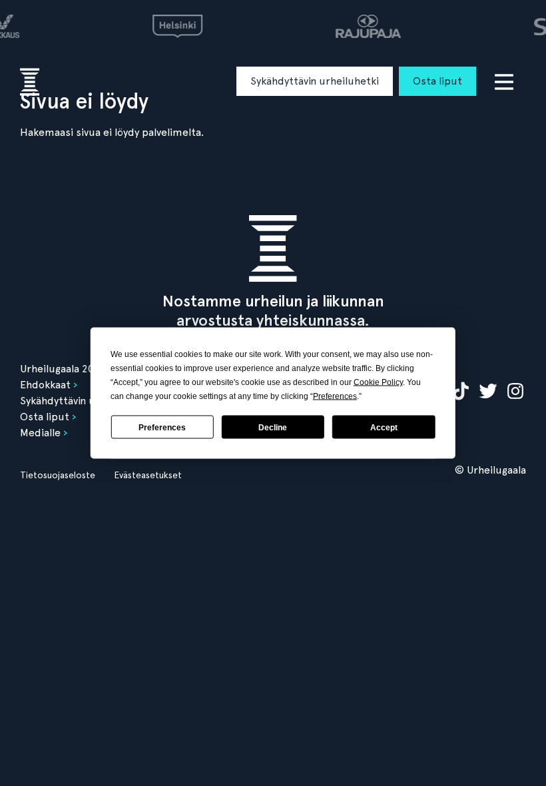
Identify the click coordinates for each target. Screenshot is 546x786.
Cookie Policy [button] (378, 382)
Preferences (162, 427)
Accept (384, 427)
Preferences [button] (335, 396)
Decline (272, 427)
